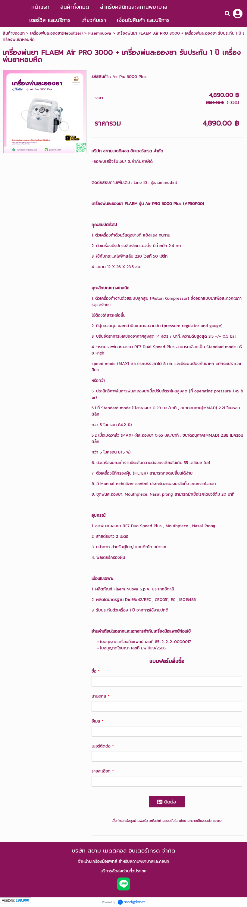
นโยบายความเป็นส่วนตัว (195, 820)
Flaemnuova (99, 33)
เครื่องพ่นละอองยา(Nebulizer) (56, 33)
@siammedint (164, 182)
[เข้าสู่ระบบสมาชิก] (237, 13)
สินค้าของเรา (14, 33)
